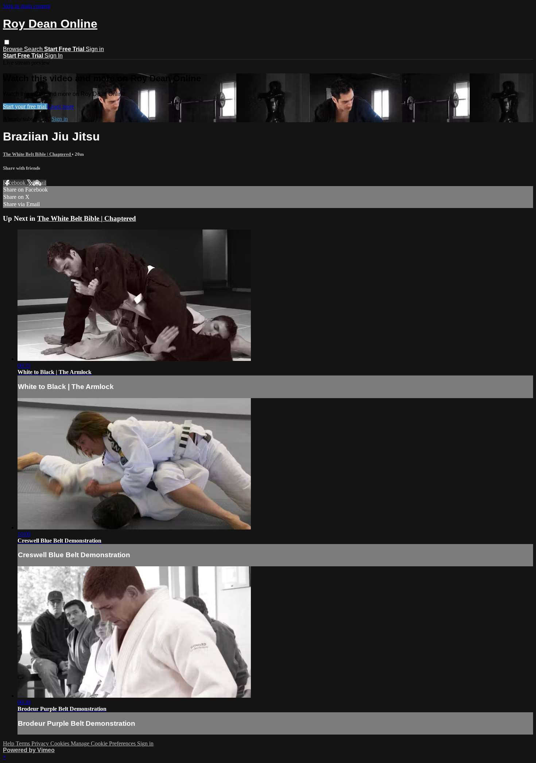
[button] (6, 42)
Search (34, 49)
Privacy (40, 743)
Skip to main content (26, 6)
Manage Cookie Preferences (104, 743)
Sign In (53, 56)
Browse (13, 49)
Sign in (95, 49)
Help (9, 743)
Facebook (15, 183)
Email (39, 183)
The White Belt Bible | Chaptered (37, 154)
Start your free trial (25, 106)
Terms (23, 743)
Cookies (60, 743)
